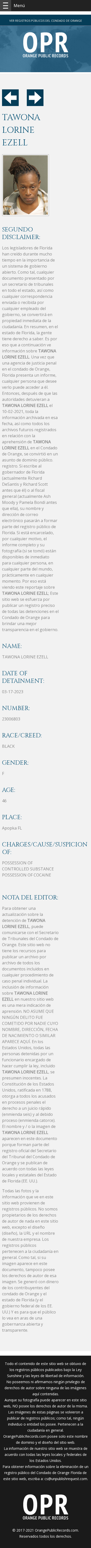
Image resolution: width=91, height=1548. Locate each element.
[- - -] (5, 5)
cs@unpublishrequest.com (65, 1478)
